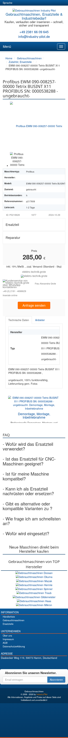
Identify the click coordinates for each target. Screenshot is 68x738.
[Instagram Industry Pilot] (46, 664)
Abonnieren (56, 679)
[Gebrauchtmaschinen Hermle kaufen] (34, 584)
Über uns (7, 635)
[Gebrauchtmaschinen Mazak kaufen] (34, 580)
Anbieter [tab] (40, 320)
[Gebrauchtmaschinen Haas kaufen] (34, 600)
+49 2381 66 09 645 (34, 31)
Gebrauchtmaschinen (13, 620)
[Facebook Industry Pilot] (21, 664)
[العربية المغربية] (37, 3)
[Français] (43, 3)
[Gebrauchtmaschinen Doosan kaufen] (34, 572)
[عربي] (50, 3)
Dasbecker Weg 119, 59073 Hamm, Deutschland (29, 658)
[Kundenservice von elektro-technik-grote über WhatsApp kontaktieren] (19, 283)
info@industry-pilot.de (34, 36)
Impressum (8, 639)
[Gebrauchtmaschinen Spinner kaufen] (34, 588)
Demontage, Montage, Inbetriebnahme (34, 415)
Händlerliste (9, 616)
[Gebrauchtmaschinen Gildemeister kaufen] (34, 596)
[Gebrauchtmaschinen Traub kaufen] (34, 592)
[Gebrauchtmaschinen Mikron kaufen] (34, 604)
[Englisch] (24, 3)
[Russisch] (30, 3)
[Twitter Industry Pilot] (27, 664)
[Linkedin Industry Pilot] (40, 664)
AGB (5, 642)
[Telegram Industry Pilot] (34, 664)
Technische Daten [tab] (18, 320)
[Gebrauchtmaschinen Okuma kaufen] (34, 576)
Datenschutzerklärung (14, 646)
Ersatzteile (8, 624)
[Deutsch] (17, 3)
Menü (7, 46)
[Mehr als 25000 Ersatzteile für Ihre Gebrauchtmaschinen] (34, 275)
